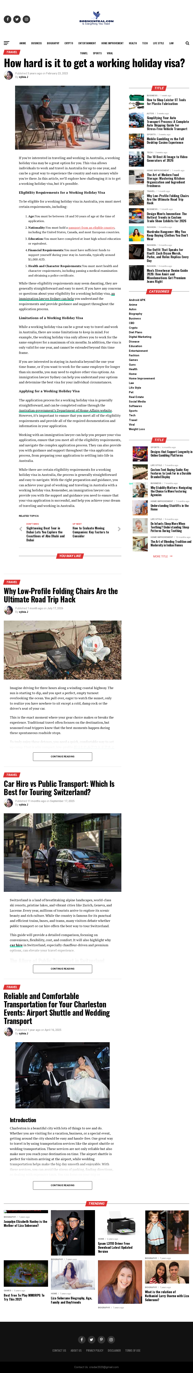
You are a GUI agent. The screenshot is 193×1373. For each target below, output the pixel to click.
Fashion (134, 355)
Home (133, 374)
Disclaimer (114, 1350)
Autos (132, 309)
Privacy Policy (94, 1350)
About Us (76, 1350)
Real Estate (136, 397)
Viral (110, 53)
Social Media (137, 401)
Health (133, 43)
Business (36, 43)
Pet (131, 392)
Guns (132, 364)
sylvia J (23, 76)
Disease (134, 341)
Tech (145, 43)
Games (133, 360)
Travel (84, 53)
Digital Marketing (140, 337)
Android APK (137, 300)
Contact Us (59, 1350)
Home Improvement (112, 43)
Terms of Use (132, 1350)
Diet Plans (135, 332)
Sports (97, 53)
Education (135, 346)
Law (171, 43)
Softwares (135, 406)
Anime (22, 43)
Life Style (158, 43)
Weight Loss (137, 429)
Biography (53, 43)
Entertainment (87, 43)
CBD (131, 323)
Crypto (68, 43)
